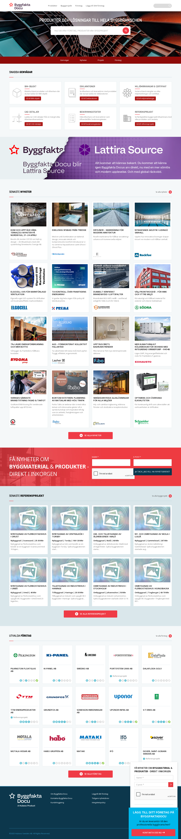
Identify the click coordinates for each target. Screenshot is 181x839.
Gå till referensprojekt (145, 124)
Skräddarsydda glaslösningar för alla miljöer (111, 399)
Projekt (101, 60)
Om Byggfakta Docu (59, 794)
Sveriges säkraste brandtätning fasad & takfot (28, 399)
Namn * (95, 457)
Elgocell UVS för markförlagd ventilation (28, 293)
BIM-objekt (30, 86)
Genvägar (64, 60)
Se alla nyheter (161, 192)
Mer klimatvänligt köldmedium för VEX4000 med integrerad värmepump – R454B (152, 347)
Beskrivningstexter (90, 112)
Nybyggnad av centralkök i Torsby (68, 535)
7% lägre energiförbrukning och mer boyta (27, 345)
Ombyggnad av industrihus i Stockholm (109, 587)
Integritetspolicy (98, 802)
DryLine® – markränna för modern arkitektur (108, 231)
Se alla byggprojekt (159, 496)
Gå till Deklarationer (89, 98)
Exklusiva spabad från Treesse (69, 230)
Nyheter (83, 60)
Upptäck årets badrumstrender (103, 345)
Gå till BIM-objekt (33, 98)
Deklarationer (87, 86)
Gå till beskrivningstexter (91, 124)
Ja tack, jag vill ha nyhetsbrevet (152, 471)
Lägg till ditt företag (95, 5)
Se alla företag (161, 636)
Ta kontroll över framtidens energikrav (69, 293)
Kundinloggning (57, 802)
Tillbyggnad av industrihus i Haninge (68, 587)
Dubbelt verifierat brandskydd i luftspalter (108, 293)
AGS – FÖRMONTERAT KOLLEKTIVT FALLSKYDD (69, 345)
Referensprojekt (144, 112)
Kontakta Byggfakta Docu (61, 798)
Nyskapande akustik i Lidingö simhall (151, 231)
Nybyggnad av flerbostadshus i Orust (28, 535)
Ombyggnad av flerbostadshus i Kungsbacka (152, 587)
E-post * (137, 457)
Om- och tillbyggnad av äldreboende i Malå (107, 535)
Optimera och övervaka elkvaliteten (148, 399)
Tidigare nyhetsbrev (100, 798)
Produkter (52, 5)
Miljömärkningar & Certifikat (150, 86)
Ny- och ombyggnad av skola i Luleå (152, 535)
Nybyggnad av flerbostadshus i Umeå (28, 587)
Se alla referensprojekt (93, 613)
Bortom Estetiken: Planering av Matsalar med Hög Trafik (68, 399)
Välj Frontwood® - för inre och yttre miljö (151, 293)
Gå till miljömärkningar (145, 98)
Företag (78, 5)
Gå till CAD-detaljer (33, 124)
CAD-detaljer (32, 112)
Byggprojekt (66, 5)
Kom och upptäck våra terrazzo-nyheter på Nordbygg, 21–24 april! (24, 232)
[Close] (176, 809)
